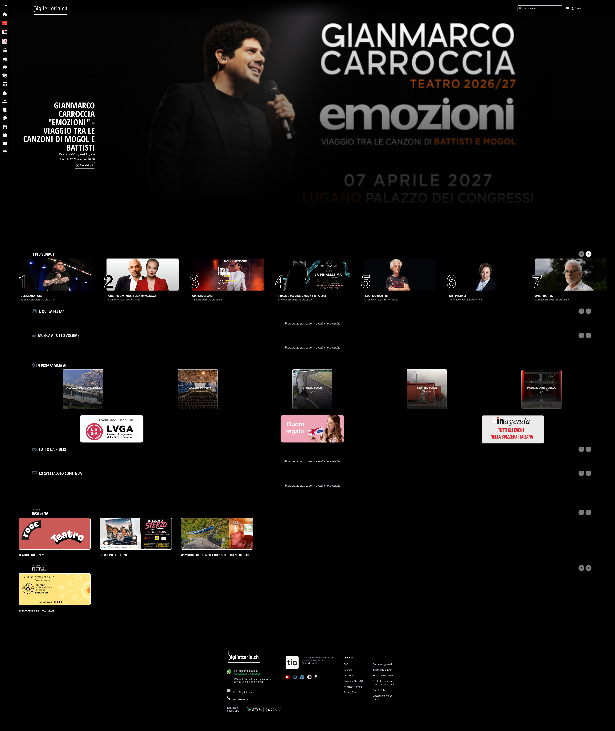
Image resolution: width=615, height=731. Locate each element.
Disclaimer (349, 675)
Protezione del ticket (383, 675)
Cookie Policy (379, 690)
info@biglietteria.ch (244, 692)
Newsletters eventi (353, 686)
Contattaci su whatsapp (247, 673)
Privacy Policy (351, 692)
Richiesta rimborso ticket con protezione (383, 682)
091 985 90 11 (241, 699)
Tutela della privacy (382, 669)
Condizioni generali (382, 664)
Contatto (348, 669)
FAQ (346, 664)
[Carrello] (567, 8)
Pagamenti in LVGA (353, 681)
